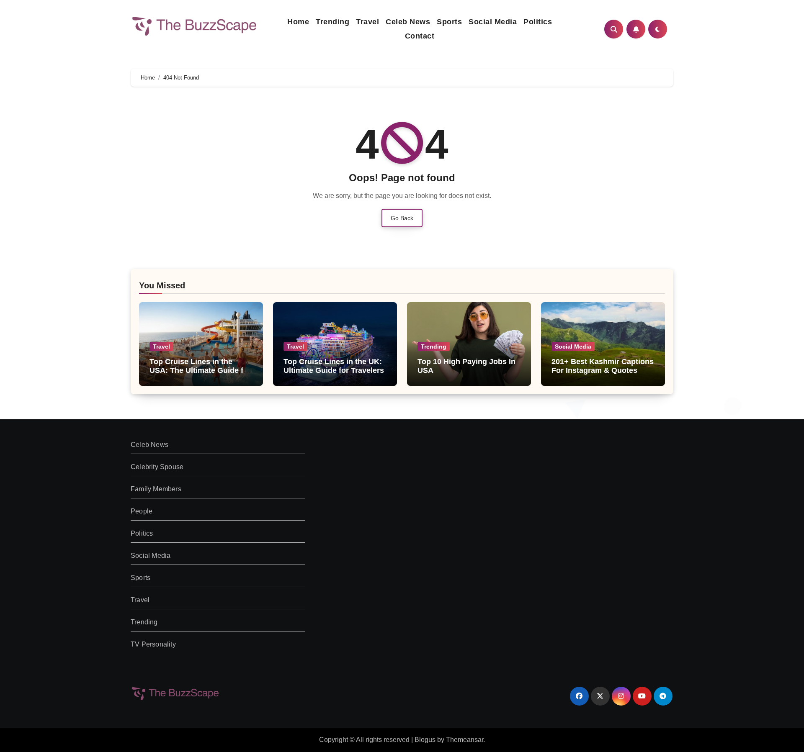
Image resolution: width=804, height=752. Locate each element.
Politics (537, 22)
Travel (367, 22)
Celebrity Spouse (157, 466)
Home (298, 22)
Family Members (156, 489)
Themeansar (464, 739)
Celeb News (408, 22)
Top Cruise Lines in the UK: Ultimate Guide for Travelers (333, 366)
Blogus (425, 739)
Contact (420, 36)
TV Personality (153, 644)
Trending (332, 22)
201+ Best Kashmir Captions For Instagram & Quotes (602, 366)
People (141, 511)
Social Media (493, 22)
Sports (449, 22)
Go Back (402, 218)
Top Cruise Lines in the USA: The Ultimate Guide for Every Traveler (200, 370)
